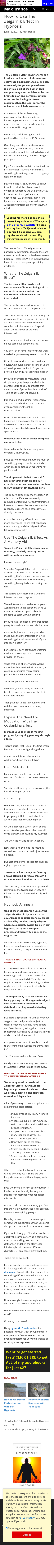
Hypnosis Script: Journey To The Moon (28, 1429)
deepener (9, 1272)
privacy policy (27, 1517)
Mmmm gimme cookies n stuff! (24, 1528)
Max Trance (16, 9)
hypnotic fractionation (24, 1328)
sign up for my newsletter (22, 224)
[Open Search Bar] (34, 9)
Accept (27, 1534)
